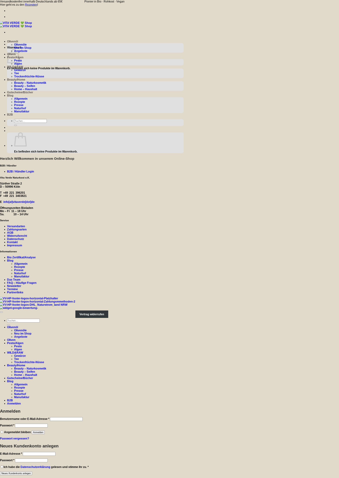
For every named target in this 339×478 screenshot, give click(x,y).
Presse (18, 105)
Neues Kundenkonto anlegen (16, 473)
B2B (10, 114)
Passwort (7, 425)
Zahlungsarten (17, 229)
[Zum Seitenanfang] (1, 312)
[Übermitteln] (15, 125)
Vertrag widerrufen (91, 314)
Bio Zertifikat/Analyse (21, 257)
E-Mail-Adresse (11, 453)
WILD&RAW (15, 66)
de (33, 201)
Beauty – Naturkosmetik (30, 82)
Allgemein (21, 98)
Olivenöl (12, 41)
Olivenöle (20, 44)
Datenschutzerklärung (35, 466)
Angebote (20, 50)
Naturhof (20, 108)
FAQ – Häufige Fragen (22, 282)
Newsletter (14, 286)
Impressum (14, 245)
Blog (10, 95)
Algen (18, 63)
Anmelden (38, 432)
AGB (10, 232)
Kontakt (12, 242)
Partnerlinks (15, 292)
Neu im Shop (22, 47)
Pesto (18, 346)
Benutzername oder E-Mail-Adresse (24, 418)
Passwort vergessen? (14, 438)
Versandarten (16, 226)
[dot (27, 201)
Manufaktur (21, 111)
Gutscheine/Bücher (20, 92)
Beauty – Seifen (24, 85)
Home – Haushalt (25, 89)
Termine (12, 289)
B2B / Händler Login (20, 171)
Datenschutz (15, 239)
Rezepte (19, 101)
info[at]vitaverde (14, 201)
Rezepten (31, 4)
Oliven (11, 339)
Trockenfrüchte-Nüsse (29, 76)
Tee (16, 73)
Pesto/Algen (15, 343)
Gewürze (20, 70)
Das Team (13, 279)
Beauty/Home (16, 79)
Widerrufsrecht (17, 235)
